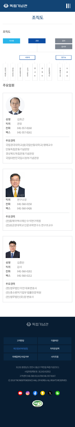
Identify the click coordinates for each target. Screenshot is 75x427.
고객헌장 (20, 341)
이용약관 (54, 341)
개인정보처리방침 (20, 349)
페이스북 (35, 393)
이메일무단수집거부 (20, 357)
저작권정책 (54, 349)
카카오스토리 (42, 393)
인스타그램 (27, 393)
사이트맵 (54, 357)
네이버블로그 (57, 393)
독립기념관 (15, 6)
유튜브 (20, 393)
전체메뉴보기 (68, 6)
